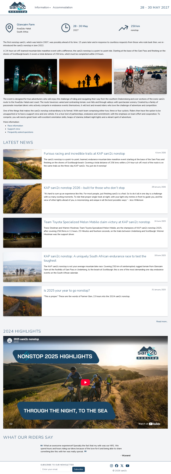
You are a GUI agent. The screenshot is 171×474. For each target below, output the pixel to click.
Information (42, 7)
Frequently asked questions (20, 132)
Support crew (13, 128)
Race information (15, 125)
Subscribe (78, 469)
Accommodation (63, 7)
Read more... (162, 321)
